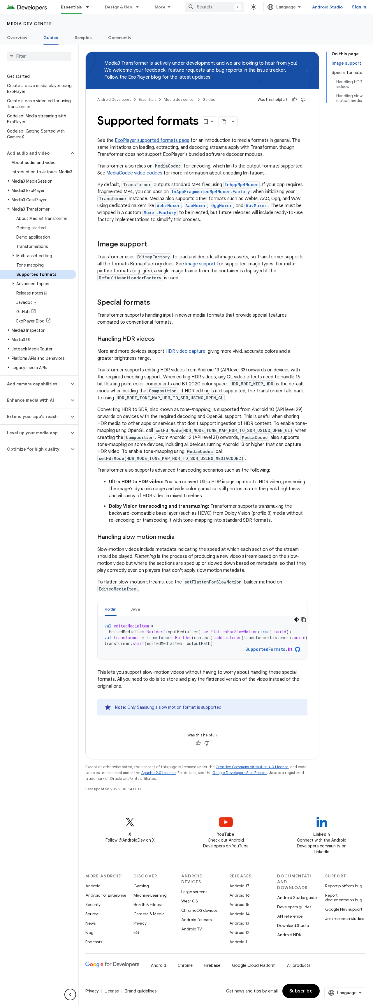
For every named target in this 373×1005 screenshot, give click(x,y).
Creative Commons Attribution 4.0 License (252, 766)
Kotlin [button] (111, 609)
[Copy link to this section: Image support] (153, 244)
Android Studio (327, 7)
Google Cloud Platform (253, 965)
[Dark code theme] (296, 619)
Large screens (194, 891)
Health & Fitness (147, 904)
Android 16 (239, 895)
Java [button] (135, 609)
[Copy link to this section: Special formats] (156, 302)
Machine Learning (150, 895)
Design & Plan (118, 7)
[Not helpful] (303, 99)
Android (93, 885)
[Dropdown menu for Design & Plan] (140, 7)
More (160, 7)
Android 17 (239, 885)
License (112, 991)
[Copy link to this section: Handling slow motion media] (180, 537)
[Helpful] (294, 99)
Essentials (71, 7)
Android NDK (289, 934)
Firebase (212, 965)
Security (93, 904)
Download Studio (293, 925)
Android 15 (239, 904)
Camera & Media (149, 913)
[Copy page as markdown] (224, 122)
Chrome (185, 965)
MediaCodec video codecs (134, 173)
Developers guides (294, 906)
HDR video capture (185, 351)
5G (136, 932)
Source (91, 913)
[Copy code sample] (303, 619)
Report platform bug (343, 885)
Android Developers (114, 99)
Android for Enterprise (105, 895)
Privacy (140, 923)
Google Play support (343, 909)
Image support (200, 264)
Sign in (359, 7)
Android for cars (196, 919)
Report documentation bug (343, 897)
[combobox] (214, 7)
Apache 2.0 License (158, 772)
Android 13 (239, 923)
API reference (289, 916)
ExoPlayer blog (144, 77)
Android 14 (239, 913)
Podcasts (93, 941)
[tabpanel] (202, 637)
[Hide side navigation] (70, 994)
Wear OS (189, 901)
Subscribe (301, 991)
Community (119, 37)
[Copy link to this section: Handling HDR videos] (160, 339)
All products (298, 965)
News (90, 923)
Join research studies (344, 918)
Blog (89, 932)
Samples (83, 37)
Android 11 (239, 941)
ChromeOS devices (199, 910)
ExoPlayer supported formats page (152, 140)
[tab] (111, 609)
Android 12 (239, 932)
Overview (17, 37)
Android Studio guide (297, 897)
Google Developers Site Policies (239, 772)
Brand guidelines (140, 991)
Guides (51, 37)
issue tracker (271, 70)
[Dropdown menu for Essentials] (90, 7)
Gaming (141, 885)
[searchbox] (39, 56)
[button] (34, 153)
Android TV (191, 929)
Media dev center (29, 23)
